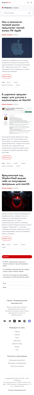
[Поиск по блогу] (29, 13)
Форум (17, 347)
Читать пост (6, 76)
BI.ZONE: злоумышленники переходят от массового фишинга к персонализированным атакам (15, 264)
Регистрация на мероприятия (17, 363)
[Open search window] (28, 2)
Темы (4, 283)
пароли (23, 244)
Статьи (17, 338)
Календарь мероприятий (17, 360)
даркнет (23, 163)
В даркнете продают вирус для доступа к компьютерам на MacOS (16, 97)
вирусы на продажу (7, 85)
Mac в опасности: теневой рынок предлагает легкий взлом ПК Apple (13, 26)
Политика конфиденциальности (17, 390)
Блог (17, 350)
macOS (16, 82)
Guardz (18, 85)
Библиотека (17, 341)
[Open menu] (31, 2)
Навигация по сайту (17, 327)
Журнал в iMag (17, 344)
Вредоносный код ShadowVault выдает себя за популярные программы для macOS (15, 179)
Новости (17, 335)
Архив (4, 287)
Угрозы (9, 82)
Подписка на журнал (17, 366)
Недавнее (6, 257)
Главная (17, 332)
